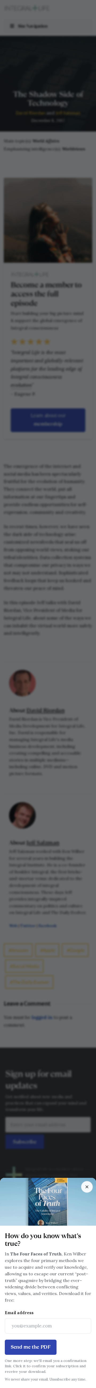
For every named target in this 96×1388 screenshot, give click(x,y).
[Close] (87, 1187)
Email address (19, 1312)
